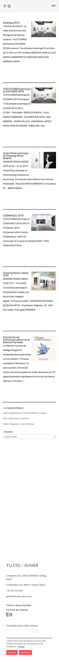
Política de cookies (17, 609)
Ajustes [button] (21, 646)
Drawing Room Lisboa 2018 (15, 274)
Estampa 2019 (11, 22)
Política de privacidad (18, 605)
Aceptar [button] (12, 652)
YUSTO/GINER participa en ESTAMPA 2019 (16, 90)
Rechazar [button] (25, 652)
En (9, 614)
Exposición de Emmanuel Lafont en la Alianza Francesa (16, 339)
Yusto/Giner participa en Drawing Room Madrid (15, 155)
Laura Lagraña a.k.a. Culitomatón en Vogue (24, 412)
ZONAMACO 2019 (13, 215)
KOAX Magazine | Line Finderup (18, 423)
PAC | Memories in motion (15, 418)
